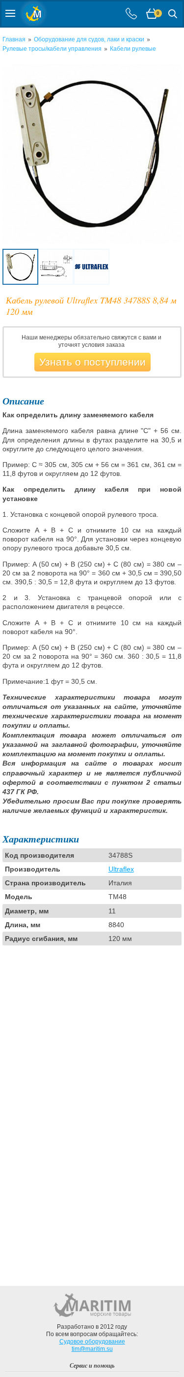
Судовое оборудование (92, 1341)
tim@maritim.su (92, 1348)
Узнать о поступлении (92, 362)
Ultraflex (121, 869)
